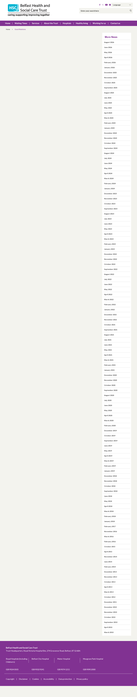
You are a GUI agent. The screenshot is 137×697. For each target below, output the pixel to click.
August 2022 (109, 274)
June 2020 (108, 405)
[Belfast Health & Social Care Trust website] (31, 10)
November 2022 (110, 259)
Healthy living (82, 23)
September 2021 (110, 330)
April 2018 (108, 506)
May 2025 (108, 108)
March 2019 (108, 461)
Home (7, 23)
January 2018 (109, 521)
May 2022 (108, 289)
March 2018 (108, 511)
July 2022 (107, 279)
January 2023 (109, 249)
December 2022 (110, 254)
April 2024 (108, 173)
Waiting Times (21, 23)
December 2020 (110, 375)
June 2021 (108, 345)
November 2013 (110, 577)
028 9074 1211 (63, 669)
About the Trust (51, 23)
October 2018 (109, 486)
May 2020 (108, 410)
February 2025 (110, 123)
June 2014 (108, 562)
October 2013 (109, 582)
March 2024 (108, 178)
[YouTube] (106, 5)
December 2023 (110, 193)
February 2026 (110, 62)
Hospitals (67, 23)
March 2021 (108, 360)
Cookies (35, 679)
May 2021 (108, 350)
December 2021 (110, 315)
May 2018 (108, 501)
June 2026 (108, 47)
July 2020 (107, 400)
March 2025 (108, 118)
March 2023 (108, 239)
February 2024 (110, 183)
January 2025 (109, 128)
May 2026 (108, 52)
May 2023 (108, 229)
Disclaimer (23, 679)
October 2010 (109, 617)
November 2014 (110, 557)
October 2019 (109, 436)
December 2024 (110, 133)
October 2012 (109, 597)
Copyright (10, 679)
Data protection (65, 679)
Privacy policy (82, 679)
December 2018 (110, 476)
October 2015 (109, 546)
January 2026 (109, 67)
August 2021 (109, 335)
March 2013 (108, 592)
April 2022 (108, 294)
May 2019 (108, 451)
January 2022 (109, 309)
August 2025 (109, 93)
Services (35, 23)
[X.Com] (102, 5)
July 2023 (107, 219)
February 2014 (110, 567)
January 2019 (109, 471)
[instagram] (110, 5)
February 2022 (110, 304)
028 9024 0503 (12, 669)
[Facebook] (99, 5)
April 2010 (108, 627)
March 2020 (108, 420)
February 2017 (110, 526)
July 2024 (107, 158)
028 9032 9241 (38, 669)
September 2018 (110, 491)
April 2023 (108, 234)
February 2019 (110, 466)
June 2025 (108, 103)
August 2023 (109, 214)
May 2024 (108, 168)
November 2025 (110, 78)
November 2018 (110, 481)
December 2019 (110, 431)
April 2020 (108, 415)
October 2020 (109, 385)
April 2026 (108, 57)
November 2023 (110, 199)
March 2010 (108, 632)
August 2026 (109, 42)
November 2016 (110, 531)
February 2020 (110, 425)
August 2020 (109, 395)
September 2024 (110, 148)
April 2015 (108, 552)
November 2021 (110, 320)
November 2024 (110, 138)
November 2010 (110, 612)
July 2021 (107, 340)
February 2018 (110, 516)
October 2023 (109, 204)
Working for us (99, 23)
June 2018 (108, 496)
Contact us (115, 23)
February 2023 (110, 244)
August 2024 (109, 153)
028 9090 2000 (89, 669)
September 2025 (110, 88)
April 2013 (108, 587)
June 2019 (108, 446)
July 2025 (107, 98)
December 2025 (110, 72)
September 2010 (110, 622)
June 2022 (108, 284)
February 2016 (110, 541)
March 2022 (108, 299)
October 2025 (109, 83)
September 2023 (110, 209)
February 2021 (110, 365)
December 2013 (110, 572)
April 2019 (108, 456)
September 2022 (110, 269)
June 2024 (108, 163)
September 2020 (110, 390)
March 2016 (108, 536)
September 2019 (110, 441)
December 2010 (110, 607)
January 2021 (109, 370)
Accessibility (48, 679)
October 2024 (109, 143)
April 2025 (108, 113)
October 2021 (109, 325)
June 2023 (108, 224)
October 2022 (109, 264)
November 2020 (110, 380)
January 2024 (109, 188)
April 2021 (108, 355)
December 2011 (110, 602)
